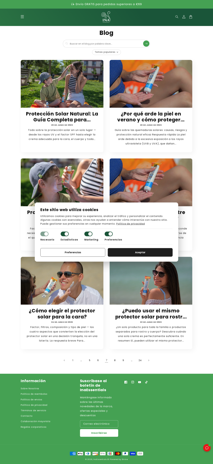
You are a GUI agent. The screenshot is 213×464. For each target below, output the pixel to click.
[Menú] (22, 16)
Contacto (27, 415)
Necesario (47, 239)
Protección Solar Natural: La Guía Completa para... (62, 117)
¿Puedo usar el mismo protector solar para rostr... (151, 314)
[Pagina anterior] (64, 360)
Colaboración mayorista (35, 421)
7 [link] (106, 360)
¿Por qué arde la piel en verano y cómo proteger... (151, 117)
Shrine (125, 459)
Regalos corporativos (33, 427)
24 (140, 360)
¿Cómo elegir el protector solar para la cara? (62, 314)
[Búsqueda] (146, 43)
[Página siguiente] (148, 360)
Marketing (91, 239)
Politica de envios (31, 399)
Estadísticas (69, 239)
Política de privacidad (34, 405)
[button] (177, 16)
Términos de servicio (33, 410)
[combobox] (105, 43)
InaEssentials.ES (101, 459)
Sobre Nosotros (30, 388)
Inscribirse (99, 433)
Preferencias (113, 239)
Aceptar (140, 252)
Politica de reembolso (34, 394)
